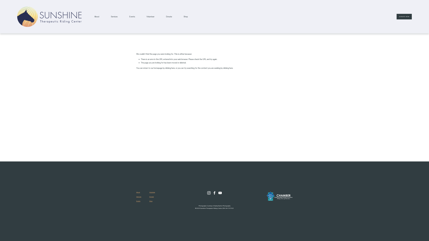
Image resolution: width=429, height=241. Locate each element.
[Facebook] (214, 193)
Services (138, 197)
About (138, 192)
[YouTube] (220, 193)
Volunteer (150, 16)
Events (132, 16)
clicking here (170, 68)
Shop (186, 16)
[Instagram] (209, 193)
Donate (151, 197)
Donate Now (404, 17)
